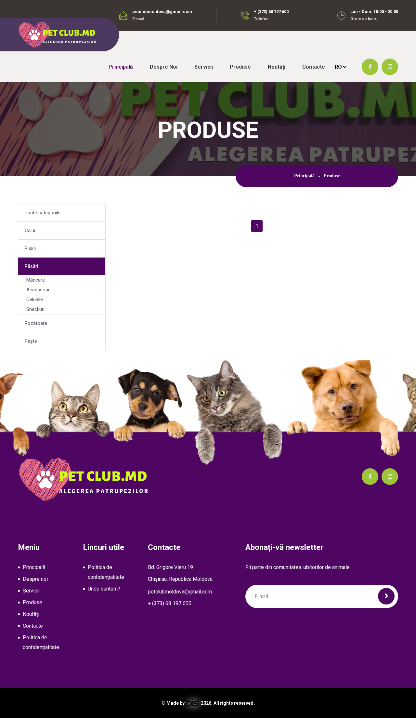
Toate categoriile (42, 213)
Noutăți (276, 67)
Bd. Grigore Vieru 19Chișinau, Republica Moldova (180, 573)
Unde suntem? (104, 589)
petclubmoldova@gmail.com (162, 11)
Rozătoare (36, 323)
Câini (30, 230)
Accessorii (37, 290)
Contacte (313, 67)
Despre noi (163, 67)
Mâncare (35, 280)
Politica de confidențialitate (41, 642)
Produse (240, 67)
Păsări (31, 266)
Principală (121, 67)
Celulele (34, 299)
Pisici (30, 248)
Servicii (203, 67)
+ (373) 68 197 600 (271, 11)
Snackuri (35, 309)
